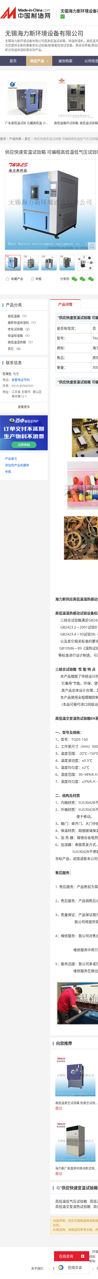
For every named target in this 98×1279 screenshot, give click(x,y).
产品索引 (11, 459)
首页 (3, 139)
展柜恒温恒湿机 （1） (22, 323)
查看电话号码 (21, 380)
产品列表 (15, 139)
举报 (38, 279)
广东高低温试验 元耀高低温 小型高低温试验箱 (36, 123)
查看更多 (24, 407)
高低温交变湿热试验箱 (72, 1206)
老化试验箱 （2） (19, 329)
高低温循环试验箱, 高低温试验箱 (76, 123)
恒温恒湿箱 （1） (19, 336)
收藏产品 (16, 279)
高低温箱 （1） (18, 316)
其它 (28, 139)
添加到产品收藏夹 (17, 465)
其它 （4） (15, 349)
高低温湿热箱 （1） (21, 342)
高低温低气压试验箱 (71, 1201)
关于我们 (37, 1268)
